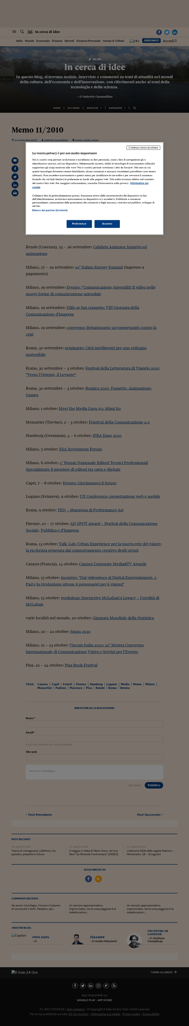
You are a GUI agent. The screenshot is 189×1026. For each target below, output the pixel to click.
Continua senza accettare (143, 147)
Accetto (107, 223)
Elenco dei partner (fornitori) (50, 210)
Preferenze (79, 223)
